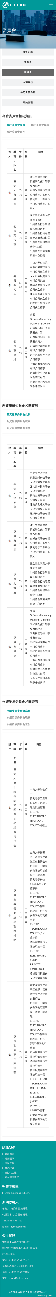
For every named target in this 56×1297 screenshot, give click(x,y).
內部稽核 (28, 82)
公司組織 (28, 52)
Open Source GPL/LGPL (17, 1193)
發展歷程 (9, 1163)
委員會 (28, 72)
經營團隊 (9, 1158)
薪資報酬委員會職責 (18, 421)
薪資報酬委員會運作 (18, 428)
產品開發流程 (12, 1177)
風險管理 (28, 102)
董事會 (28, 62)
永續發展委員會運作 (18, 724)
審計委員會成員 (16, 124)
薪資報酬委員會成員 (18, 414)
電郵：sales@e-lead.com (15, 1278)
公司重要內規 (28, 92)
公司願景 (9, 1154)
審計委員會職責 (40, 124)
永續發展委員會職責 (18, 717)
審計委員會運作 (16, 131)
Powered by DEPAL (45, 1296)
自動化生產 (10, 1172)
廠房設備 (9, 1168)
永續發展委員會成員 (18, 710)
